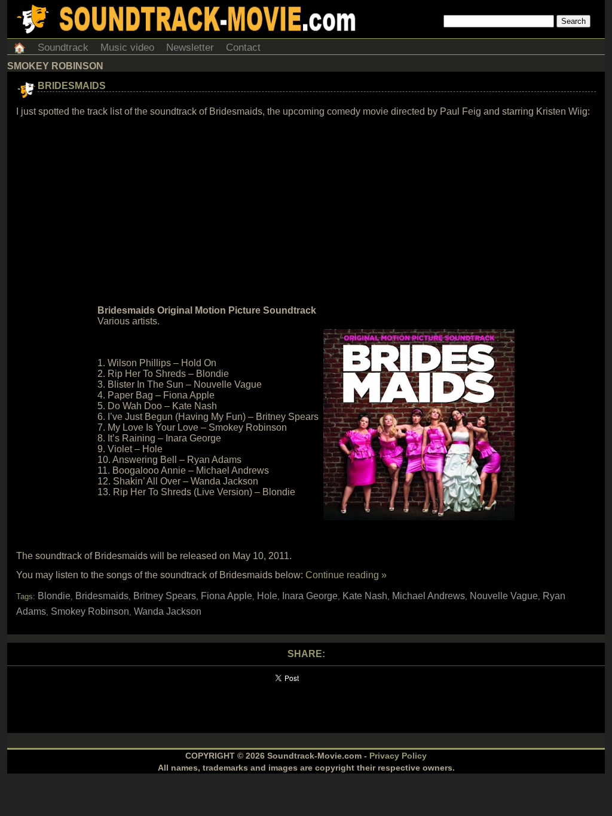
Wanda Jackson (167, 611)
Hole (267, 596)
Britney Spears (164, 596)
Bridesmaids (72, 86)
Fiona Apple (226, 596)
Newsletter (190, 47)
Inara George (310, 596)
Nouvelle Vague (504, 596)
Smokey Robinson (90, 611)
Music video (127, 47)
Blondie (54, 596)
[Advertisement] (306, 211)
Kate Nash (364, 596)
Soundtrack (63, 47)
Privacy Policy (398, 755)
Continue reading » (346, 575)
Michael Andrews (428, 596)
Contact (243, 47)
